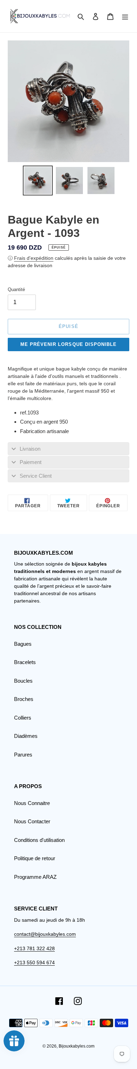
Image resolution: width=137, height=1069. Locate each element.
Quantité (16, 289)
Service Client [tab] (36, 476)
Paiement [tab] (30, 462)
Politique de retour (34, 858)
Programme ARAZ (35, 877)
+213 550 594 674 (34, 962)
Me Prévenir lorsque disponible (68, 344)
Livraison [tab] (30, 449)
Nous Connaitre (32, 803)
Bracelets (25, 662)
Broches (23, 699)
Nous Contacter (32, 821)
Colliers (22, 718)
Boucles (23, 681)
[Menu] (125, 16)
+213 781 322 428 (34, 948)
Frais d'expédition (33, 258)
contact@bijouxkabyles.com (45, 934)
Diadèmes (26, 736)
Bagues (23, 644)
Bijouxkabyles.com (76, 1046)
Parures (23, 755)
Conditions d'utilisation (39, 840)
